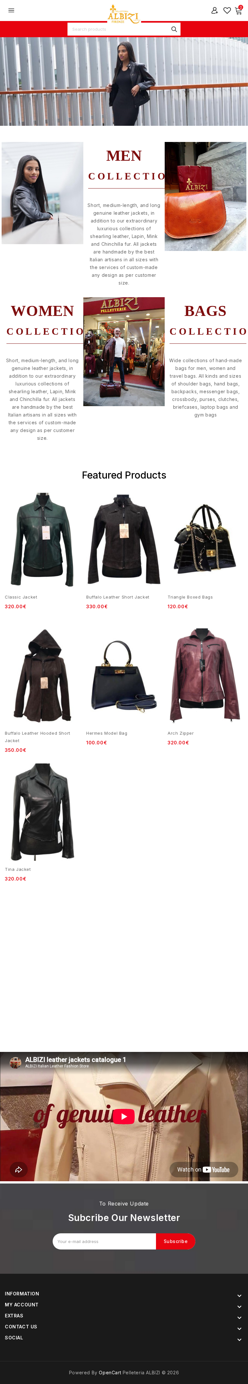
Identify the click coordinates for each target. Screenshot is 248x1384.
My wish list (227, 10)
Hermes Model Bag (107, 733)
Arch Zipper (181, 733)
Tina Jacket (18, 869)
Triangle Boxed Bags (190, 597)
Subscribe (176, 1241)
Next (235, 84)
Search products (174, 29)
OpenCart (110, 1372)
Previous (12, 84)
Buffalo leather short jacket (118, 597)
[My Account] (215, 10)
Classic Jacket (21, 597)
